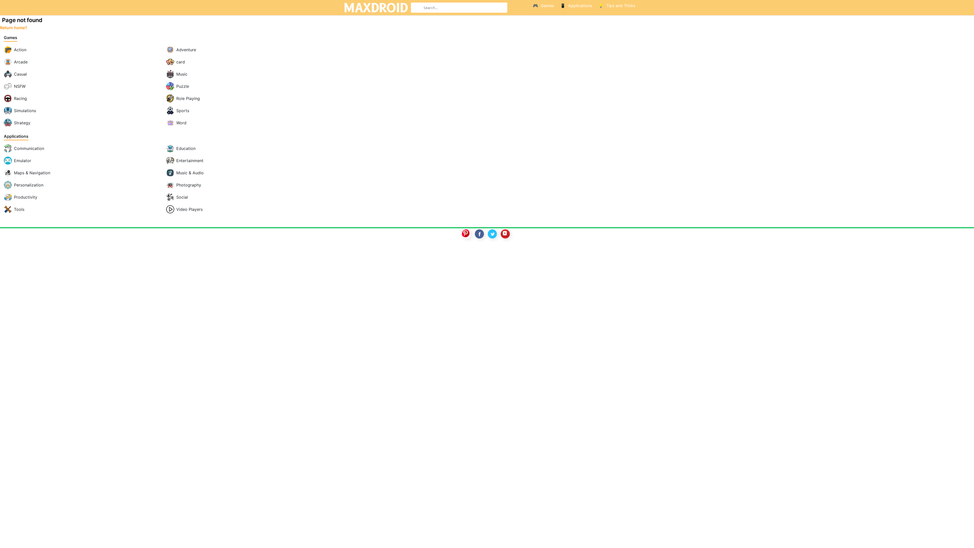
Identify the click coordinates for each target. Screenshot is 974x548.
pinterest (466, 233)
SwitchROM (486, 250)
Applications (16, 136)
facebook (479, 233)
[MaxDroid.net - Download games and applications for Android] (375, 7)
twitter (492, 233)
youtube (505, 233)
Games (10, 37)
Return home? (13, 27)
